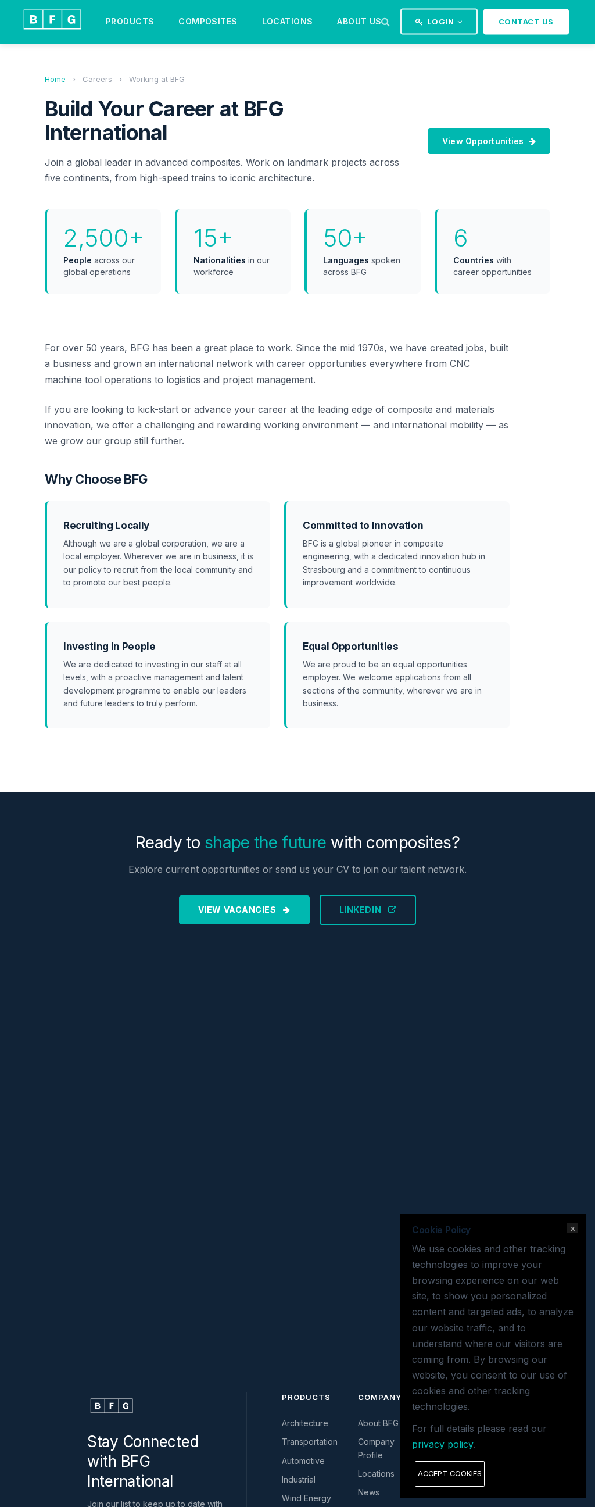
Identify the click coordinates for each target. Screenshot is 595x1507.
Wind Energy (306, 1498)
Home (55, 79)
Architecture (305, 1423)
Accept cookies (450, 1473)
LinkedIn (361, 910)
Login (440, 21)
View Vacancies (238, 910)
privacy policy (442, 1444)
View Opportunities (483, 141)
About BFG (378, 1423)
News (368, 1492)
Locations (287, 21)
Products (130, 21)
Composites (207, 21)
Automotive (303, 1461)
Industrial (299, 1479)
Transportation (310, 1442)
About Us (359, 21)
